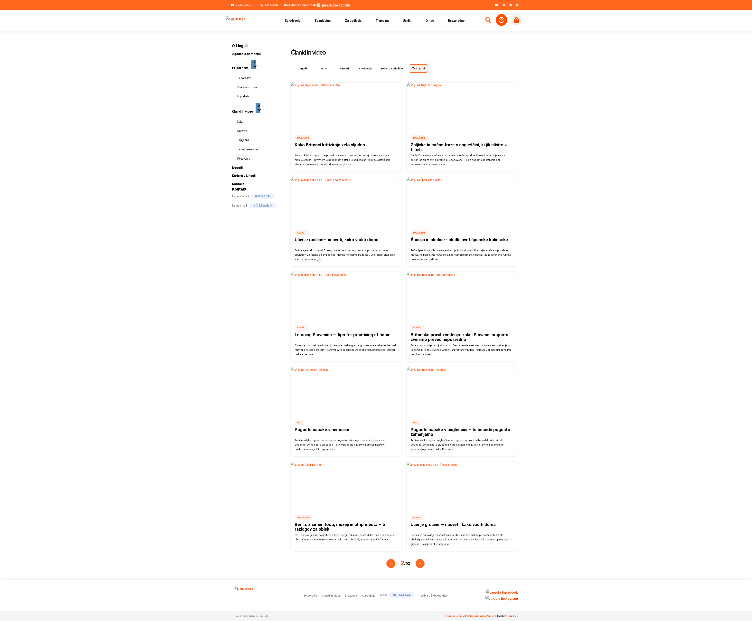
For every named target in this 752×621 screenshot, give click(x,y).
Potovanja (365, 68)
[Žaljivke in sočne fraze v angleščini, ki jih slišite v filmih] (462, 106)
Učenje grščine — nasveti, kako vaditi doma (453, 524)
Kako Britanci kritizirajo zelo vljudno (330, 144)
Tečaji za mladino (392, 68)
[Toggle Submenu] (253, 64)
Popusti (490, 616)
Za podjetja (353, 20)
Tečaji (395, 595)
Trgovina (382, 20)
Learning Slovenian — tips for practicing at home (342, 334)
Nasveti (344, 68)
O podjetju (368, 595)
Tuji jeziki (418, 68)
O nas (430, 20)
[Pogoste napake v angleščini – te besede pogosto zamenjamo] (462, 390)
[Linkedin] (510, 5)
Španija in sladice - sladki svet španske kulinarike (459, 239)
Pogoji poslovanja (455, 616)
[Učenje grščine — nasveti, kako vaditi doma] (462, 485)
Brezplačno (456, 20)
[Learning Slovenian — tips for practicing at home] (346, 295)
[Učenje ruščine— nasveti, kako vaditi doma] (346, 200)
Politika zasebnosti (475, 616)
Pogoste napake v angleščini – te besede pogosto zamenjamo (460, 432)
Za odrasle (292, 20)
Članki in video (331, 595)
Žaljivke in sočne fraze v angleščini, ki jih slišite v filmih (459, 147)
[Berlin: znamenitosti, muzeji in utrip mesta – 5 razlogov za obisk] (346, 485)
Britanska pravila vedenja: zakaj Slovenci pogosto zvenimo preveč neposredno (459, 337)
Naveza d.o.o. (511, 616)
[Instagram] (503, 5)
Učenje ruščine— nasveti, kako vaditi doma (336, 239)
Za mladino (323, 20)
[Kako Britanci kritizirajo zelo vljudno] (346, 106)
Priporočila (311, 595)
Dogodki (303, 68)
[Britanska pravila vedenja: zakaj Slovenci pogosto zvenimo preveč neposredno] (462, 295)
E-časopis (351, 595)
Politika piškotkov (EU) (433, 595)
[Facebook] (517, 5)
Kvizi (323, 68)
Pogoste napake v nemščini (322, 429)
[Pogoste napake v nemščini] (346, 390)
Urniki (407, 20)
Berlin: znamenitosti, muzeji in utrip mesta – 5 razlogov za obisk (340, 527)
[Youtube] (496, 5)
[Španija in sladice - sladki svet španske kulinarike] (462, 200)
